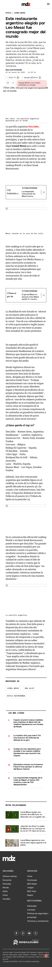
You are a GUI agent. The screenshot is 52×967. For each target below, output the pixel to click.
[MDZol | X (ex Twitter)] (36, 933)
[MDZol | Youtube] (29, 933)
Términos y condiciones (37, 921)
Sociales (6, 899)
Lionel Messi (13, 688)
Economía (7, 880)
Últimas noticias (10, 876)
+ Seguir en (12, 77)
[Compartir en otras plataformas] (13, 82)
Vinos (5, 895)
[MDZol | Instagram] (23, 933)
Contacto (31, 910)
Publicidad (31, 906)
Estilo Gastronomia (16, 696)
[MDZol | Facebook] (16, 933)
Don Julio (29, 688)
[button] (48, 4)
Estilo (8, 13)
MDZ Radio (32, 884)
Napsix (30, 895)
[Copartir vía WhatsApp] (8, 82)
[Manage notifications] (46, 956)
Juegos (30, 887)
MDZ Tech (31, 891)
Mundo (6, 887)
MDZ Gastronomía (14, 70)
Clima (29, 876)
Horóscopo (32, 880)
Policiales (7, 884)
